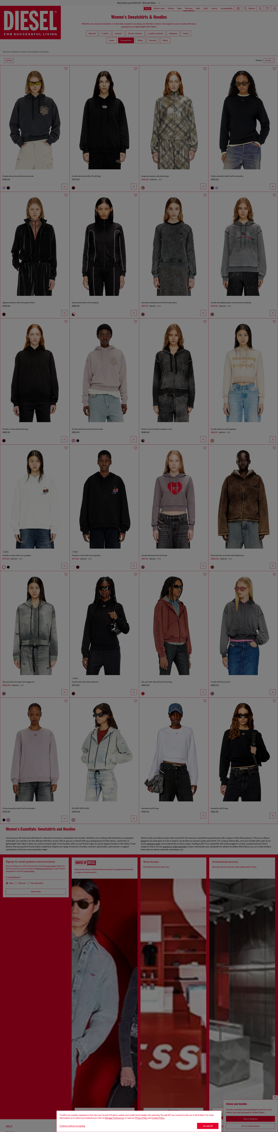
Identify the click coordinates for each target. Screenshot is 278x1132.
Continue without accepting (72, 1126)
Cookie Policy (158, 1118)
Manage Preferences (114, 1118)
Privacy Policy (141, 1118)
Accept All (208, 1126)
